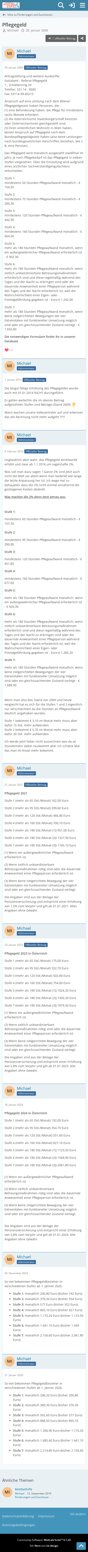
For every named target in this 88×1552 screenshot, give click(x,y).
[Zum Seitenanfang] (81, 1546)
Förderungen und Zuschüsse (32, 1497)
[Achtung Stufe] (11, 5)
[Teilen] (82, 38)
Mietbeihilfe (23, 1489)
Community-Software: (44, 1540)
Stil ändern (78, 1514)
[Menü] (82, 5)
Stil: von (44, 1546)
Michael (13, 30)
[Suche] (61, 5)
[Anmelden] (71, 5)
